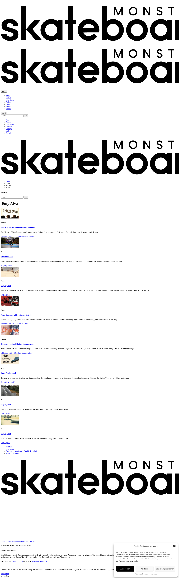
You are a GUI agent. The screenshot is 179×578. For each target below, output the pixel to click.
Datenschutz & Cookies (141, 574)
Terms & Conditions (39, 561)
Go (26, 116)
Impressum (154, 574)
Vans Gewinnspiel (8, 373)
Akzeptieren (125, 569)
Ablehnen (144, 569)
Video (8, 106)
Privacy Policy (17, 561)
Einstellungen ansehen (165, 569)
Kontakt (9, 447)
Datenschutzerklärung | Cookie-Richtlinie (22, 451)
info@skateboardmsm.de (24, 541)
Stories (8, 98)
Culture (9, 102)
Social (8, 109)
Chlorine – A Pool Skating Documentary (17, 344)
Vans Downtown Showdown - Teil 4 (16, 315)
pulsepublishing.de (8, 541)
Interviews (10, 100)
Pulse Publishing (12, 453)
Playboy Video (7, 257)
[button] (174, 546)
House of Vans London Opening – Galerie (18, 227)
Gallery (9, 104)
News (8, 96)
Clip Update (6, 286)
